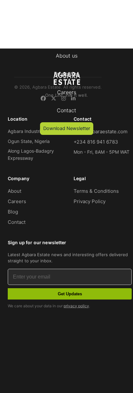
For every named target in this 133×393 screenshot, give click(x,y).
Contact (66, 110)
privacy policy (76, 305)
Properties (66, 74)
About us (66, 55)
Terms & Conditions (96, 191)
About (14, 191)
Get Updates (70, 293)
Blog (13, 212)
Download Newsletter (66, 128)
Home (66, 37)
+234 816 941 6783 (96, 142)
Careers (66, 92)
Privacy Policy (90, 201)
